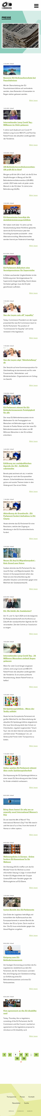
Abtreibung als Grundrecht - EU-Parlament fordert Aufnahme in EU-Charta (19, 516)
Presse (22, 1097)
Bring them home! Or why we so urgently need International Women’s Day (20, 812)
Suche (26, 1103)
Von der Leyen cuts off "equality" (18, 315)
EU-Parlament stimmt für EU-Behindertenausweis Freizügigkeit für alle (19, 410)
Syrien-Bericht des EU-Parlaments (18, 910)
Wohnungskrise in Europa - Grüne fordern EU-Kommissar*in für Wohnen (18, 859)
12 (17, 1058)
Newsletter (16, 1103)
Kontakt (31, 1097)
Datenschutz (20, 1111)
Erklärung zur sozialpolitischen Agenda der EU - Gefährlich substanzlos (17, 466)
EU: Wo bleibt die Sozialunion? (17, 611)
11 (36, 1055)
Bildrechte (29, 1111)
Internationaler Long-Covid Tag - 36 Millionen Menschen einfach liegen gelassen (19, 658)
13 (24, 1058)
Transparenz (11, 1097)
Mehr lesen (33, 100)
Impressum (11, 1111)
